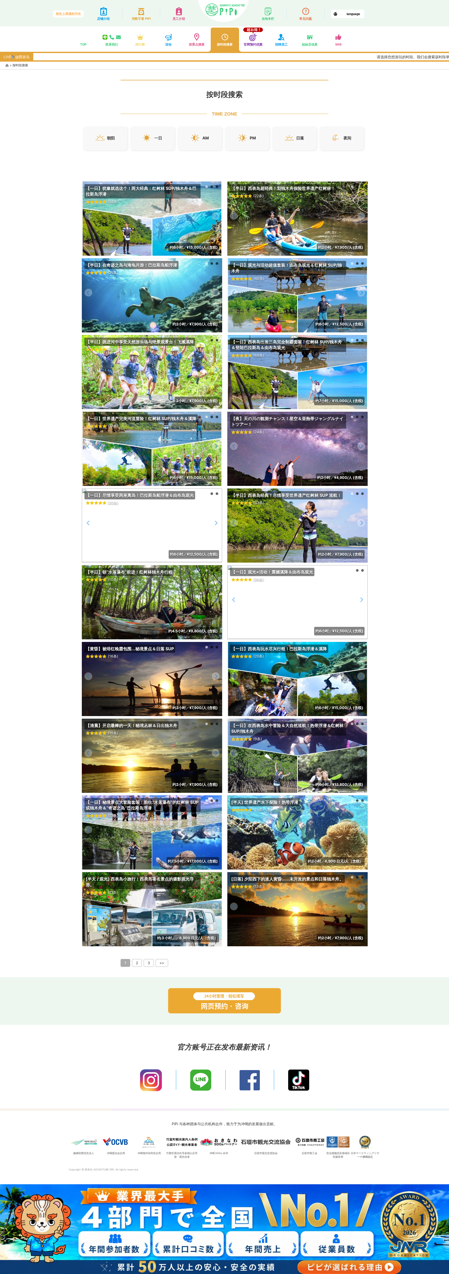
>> (162, 963)
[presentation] (88, 216)
